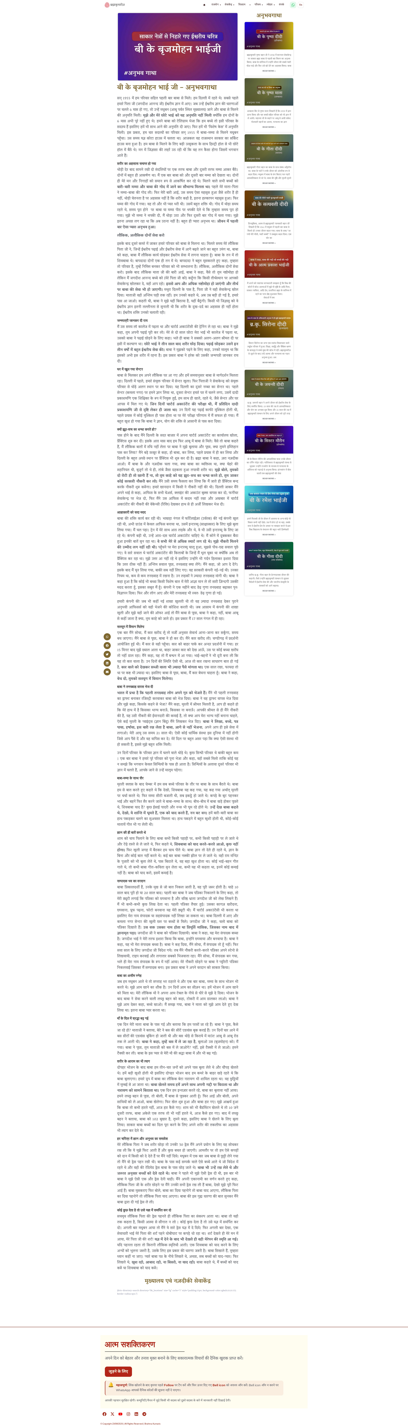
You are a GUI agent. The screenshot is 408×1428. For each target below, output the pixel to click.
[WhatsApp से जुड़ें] (293, 5)
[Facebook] (104, 1414)
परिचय (259, 4)
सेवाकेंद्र (229, 4)
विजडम (241, 4)
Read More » (269, 71)
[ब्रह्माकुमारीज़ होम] (115, 5)
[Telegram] (144, 1414)
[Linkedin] (136, 1414)
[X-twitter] (112, 1414)
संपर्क (281, 4)
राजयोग (216, 4)
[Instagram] (128, 1414)
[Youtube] (120, 1414)
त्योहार (271, 4)
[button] (107, 636)
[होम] (204, 5)
